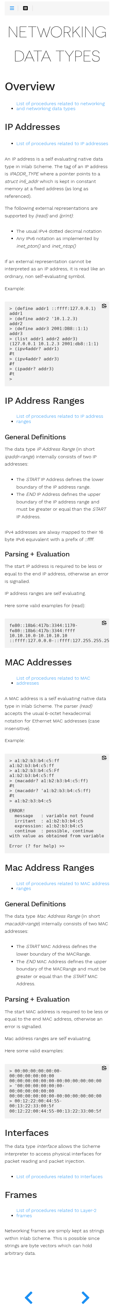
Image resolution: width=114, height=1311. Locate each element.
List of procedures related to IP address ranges (59, 419)
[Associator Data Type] (85, 1296)
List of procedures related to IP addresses (62, 143)
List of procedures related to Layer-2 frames (56, 1213)
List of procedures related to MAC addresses (53, 681)
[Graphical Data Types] (28, 1296)
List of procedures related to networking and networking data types (60, 106)
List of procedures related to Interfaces (59, 1176)
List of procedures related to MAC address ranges (62, 886)
